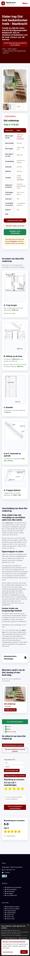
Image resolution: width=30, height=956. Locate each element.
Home (4, 49)
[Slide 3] (16, 100)
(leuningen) (20, 179)
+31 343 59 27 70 (9, 870)
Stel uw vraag (11, 731)
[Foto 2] (13, 107)
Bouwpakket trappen (12, 906)
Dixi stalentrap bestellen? (15, 722)
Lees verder (24, 935)
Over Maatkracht (11, 895)
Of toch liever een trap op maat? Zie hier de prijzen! (15, 44)
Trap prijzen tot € (9, 759)
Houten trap (10, 914)
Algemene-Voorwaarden (13, 887)
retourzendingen (11, 889)
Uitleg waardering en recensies (15, 775)
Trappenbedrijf (11, 912)
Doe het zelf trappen (12, 908)
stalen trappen (12, 49)
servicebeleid (10, 891)
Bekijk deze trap (10, 710)
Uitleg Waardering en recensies (13, 745)
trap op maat (10, 918)
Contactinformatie (8, 952)
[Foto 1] (6, 107)
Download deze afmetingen (10, 657)
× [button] (28, 925)
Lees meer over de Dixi (15, 220)
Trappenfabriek (11, 910)
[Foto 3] (20, 107)
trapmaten (13, 241)
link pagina (9, 893)
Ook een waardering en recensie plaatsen (15, 750)
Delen (9, 729)
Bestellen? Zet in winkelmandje (15, 232)
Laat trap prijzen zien (11, 770)
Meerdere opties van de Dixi (15, 226)
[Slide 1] (13, 100)
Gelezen (24, 952)
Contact (7, 872)
